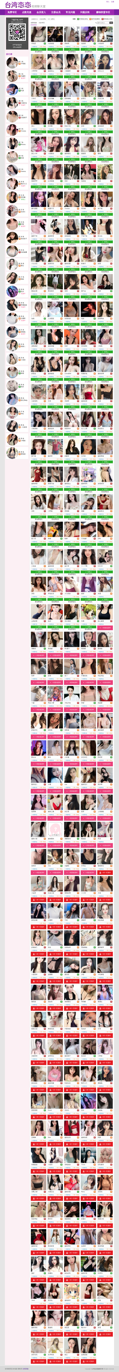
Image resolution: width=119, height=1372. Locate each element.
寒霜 (22, 373)
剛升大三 (24, 184)
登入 (107, 2)
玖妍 (22, 90)
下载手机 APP (17, 20)
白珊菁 (23, 318)
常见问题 (70, 12)
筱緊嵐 (23, 332)
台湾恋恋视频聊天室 (97, 1369)
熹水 (22, 291)
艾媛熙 (23, 76)
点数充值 (26, 12)
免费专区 (12, 12)
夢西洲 (23, 454)
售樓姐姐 (24, 305)
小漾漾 (23, 360)
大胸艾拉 (24, 103)
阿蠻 (22, 224)
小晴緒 (23, 440)
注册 (112, 2)
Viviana (23, 131)
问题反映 (85, 12)
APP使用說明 (17, 45)
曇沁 (22, 265)
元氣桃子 (24, 117)
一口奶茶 (24, 427)
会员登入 (41, 12)
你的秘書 (24, 252)
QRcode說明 (17, 47)
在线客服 (25, 1369)
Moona (23, 144)
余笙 (22, 158)
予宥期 (23, 64)
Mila (22, 414)
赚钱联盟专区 (103, 12)
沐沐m (23, 212)
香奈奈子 (24, 239)
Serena (23, 171)
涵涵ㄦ (23, 346)
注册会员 (56, 12)
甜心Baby (24, 400)
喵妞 (22, 279)
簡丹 (22, 387)
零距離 (23, 197)
